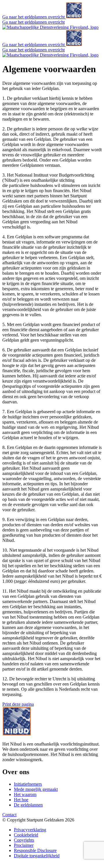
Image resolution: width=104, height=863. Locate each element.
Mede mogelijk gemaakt (36, 789)
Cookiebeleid (26, 834)
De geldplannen (28, 804)
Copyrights (24, 840)
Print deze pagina (18, 704)
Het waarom (25, 794)
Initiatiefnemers (28, 784)
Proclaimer (24, 845)
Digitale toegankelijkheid (37, 855)
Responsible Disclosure (35, 850)
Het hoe (21, 799)
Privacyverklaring (30, 829)
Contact (9, 814)
